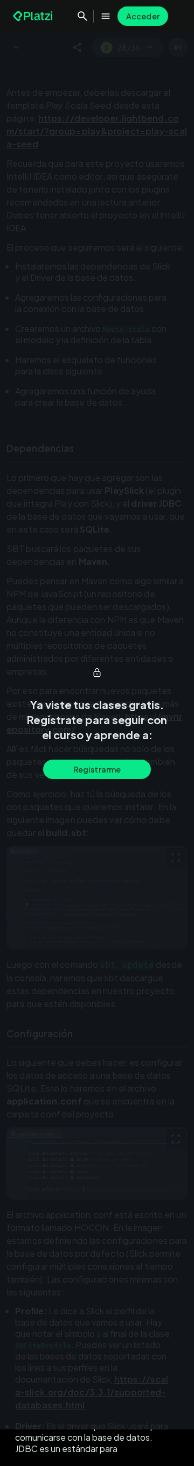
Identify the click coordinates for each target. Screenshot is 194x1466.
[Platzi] (34, 16)
